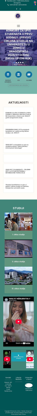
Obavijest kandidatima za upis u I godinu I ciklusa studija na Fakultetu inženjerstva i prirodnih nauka (17, 186)
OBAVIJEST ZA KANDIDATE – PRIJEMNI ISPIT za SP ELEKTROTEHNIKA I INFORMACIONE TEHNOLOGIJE (18, 171)
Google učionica (8, 81)
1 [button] (14, 62)
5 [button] (22, 62)
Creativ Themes (22, 414)
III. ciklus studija (18, 288)
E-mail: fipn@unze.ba (8, 390)
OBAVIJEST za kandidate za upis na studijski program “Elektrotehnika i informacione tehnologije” (17, 146)
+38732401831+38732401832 (18, 5)
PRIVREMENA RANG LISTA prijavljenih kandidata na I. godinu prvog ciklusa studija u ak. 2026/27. (17, 131)
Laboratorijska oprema (18, 357)
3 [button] (18, 62)
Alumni (29, 80)
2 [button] (16, 62)
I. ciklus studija (18, 234)
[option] (18, 48)
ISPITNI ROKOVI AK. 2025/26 (18, 85)
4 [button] (20, 62)
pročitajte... (18, 64)
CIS (18, 80)
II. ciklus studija (18, 261)
